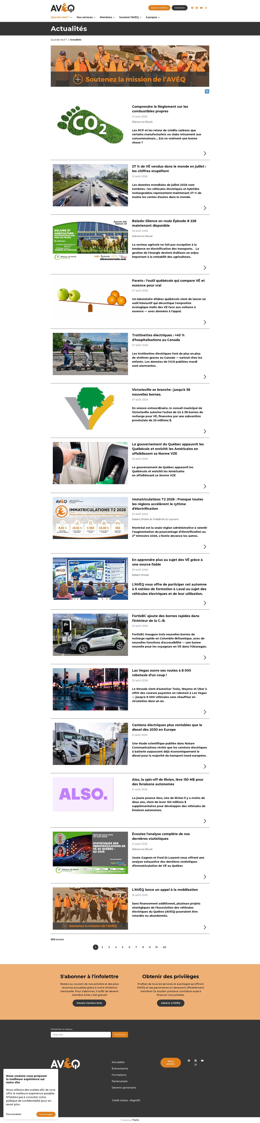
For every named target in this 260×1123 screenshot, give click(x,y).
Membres (106, 17)
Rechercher (120, 1034)
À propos (151, 17)
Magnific (135, 1100)
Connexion (180, 8)
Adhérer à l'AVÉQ (170, 1003)
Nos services (85, 17)
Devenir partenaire (124, 1087)
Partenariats (119, 1081)
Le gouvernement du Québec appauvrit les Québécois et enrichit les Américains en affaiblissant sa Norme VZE (168, 448)
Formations (119, 1074)
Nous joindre (171, 1062)
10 (156, 947)
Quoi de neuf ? (60, 17)
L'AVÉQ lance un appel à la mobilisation (165, 890)
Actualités (118, 1062)
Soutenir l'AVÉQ (129, 17)
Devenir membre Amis (89, 1003)
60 (164, 947)
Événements (120, 1068)
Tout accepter (46, 1114)
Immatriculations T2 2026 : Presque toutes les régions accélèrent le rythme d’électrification (167, 504)
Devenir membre (159, 8)
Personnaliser (14, 1114)
